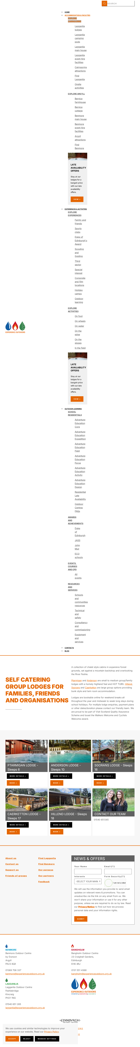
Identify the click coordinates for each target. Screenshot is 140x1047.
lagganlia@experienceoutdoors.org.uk (113, 823)
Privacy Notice (86, 906)
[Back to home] (15, 327)
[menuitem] (67, 12)
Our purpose (45, 870)
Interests (79, 876)
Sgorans (75, 687)
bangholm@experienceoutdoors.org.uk (91, 973)
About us (10, 858)
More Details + (18, 776)
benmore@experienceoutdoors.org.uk (25, 973)
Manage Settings (47, 1039)
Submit (80, 919)
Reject (27, 1039)
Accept (12, 1039)
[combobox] (118, 3)
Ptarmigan (76, 680)
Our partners (46, 876)
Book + (13, 783)
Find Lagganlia (47, 858)
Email (109, 866)
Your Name (80, 866)
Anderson (92, 680)
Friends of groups (16, 876)
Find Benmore (46, 864)
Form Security (114, 876)
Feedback (44, 881)
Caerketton (90, 687)
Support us (12, 870)
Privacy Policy (51, 1031)
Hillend (128, 684)
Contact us (12, 864)
